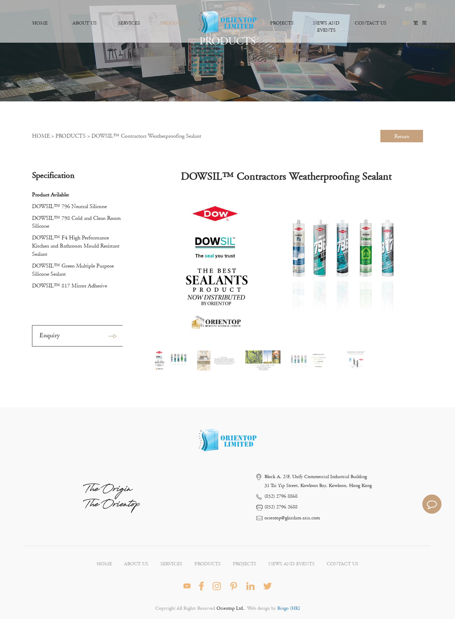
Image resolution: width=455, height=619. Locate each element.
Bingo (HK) (288, 608)
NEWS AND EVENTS (326, 26)
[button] (414, 267)
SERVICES (129, 23)
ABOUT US (85, 23)
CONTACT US (370, 23)
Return (401, 136)
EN (406, 23)
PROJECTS (282, 23)
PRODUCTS (173, 23)
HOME (40, 23)
